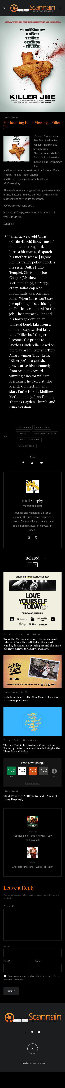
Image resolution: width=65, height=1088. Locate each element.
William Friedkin (27, 446)
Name (6, 946)
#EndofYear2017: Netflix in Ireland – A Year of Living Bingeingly (30, 797)
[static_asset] (32, 601)
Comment (8, 906)
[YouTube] (39, 1032)
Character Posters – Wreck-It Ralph (32, 864)
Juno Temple (43, 427)
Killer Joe (23, 433)
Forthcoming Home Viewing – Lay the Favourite (32, 835)
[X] (32, 1032)
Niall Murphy (32, 500)
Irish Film (35, 634)
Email (6, 961)
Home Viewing (10, 117)
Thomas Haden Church (29, 440)
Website (39, 961)
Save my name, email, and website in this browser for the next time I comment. (31, 978)
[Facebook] (25, 1032)
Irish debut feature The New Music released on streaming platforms (31, 698)
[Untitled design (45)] (32, 721)
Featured (7, 634)
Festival (17, 740)
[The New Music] (32, 671)
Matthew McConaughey (45, 433)
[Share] (23, 463)
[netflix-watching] (32, 772)
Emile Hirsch (25, 427)
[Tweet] (32, 463)
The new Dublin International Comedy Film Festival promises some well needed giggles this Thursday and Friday (31, 748)
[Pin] (41, 463)
